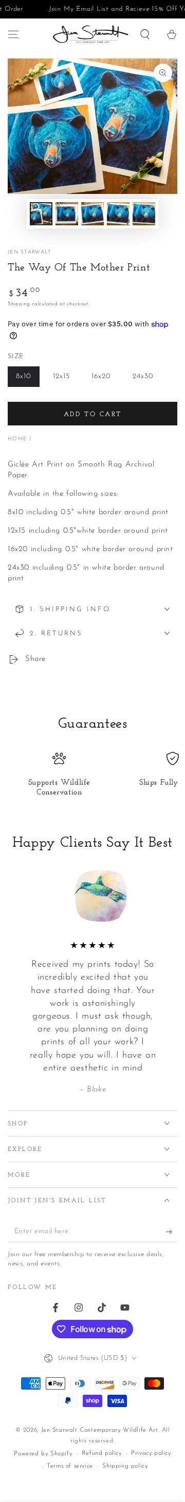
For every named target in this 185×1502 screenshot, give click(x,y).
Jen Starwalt (30, 252)
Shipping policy (124, 1466)
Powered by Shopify (43, 1454)
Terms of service (70, 1466)
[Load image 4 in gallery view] (118, 213)
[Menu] (13, 34)
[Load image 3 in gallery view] (92, 213)
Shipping (19, 304)
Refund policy (102, 1453)
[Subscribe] (171, 1232)
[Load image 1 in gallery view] (41, 213)
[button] (145, 34)
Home (17, 439)
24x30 (147, 380)
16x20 (105, 380)
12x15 (65, 380)
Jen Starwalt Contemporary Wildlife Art (99, 1430)
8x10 (27, 380)
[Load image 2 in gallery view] (66, 213)
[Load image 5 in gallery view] (144, 213)
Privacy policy (151, 1453)
